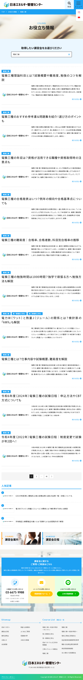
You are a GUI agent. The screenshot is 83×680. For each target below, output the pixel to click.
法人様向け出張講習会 (69, 653)
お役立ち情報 (12, 12)
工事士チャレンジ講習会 (50, 649)
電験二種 (45, 653)
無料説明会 (5, 636)
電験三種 (64, 627)
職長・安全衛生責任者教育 (70, 644)
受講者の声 (24, 636)
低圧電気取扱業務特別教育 (70, 640)
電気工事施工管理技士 (69, 636)
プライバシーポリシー (8, 677)
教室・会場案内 (25, 627)
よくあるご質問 (25, 631)
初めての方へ (6, 627)
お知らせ (4, 640)
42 (46, 476)
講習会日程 (5, 631)
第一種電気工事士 (48, 638)
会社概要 (4, 644)
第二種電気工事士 (48, 634)
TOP (3, 12)
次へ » (52, 476)
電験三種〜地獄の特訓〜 (69, 631)
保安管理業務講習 (67, 648)
